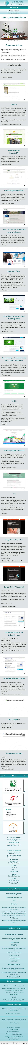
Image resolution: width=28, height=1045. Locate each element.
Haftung (4, 1019)
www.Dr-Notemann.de (14, 880)
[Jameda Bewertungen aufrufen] (13, 820)
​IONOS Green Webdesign (8, 331)
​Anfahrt (3, 775)
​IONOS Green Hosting (7, 374)
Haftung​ (24, 775)
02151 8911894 (14, 867)
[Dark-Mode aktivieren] (13, 1043)
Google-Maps (14, 882)
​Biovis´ (4, 245)
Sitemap (11, 1022)
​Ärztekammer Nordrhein (8, 769)
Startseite (16, 1022)
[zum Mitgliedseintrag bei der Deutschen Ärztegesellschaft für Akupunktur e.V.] (13, 791)
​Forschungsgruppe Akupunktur (9, 467)
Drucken (15, 775)
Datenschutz (17, 1019)
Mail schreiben (5, 1043)
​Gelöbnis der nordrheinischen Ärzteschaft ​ (11, 124)
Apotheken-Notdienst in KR (14, 1013)
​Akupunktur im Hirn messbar (8, 606)
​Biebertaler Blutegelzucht (8, 203)
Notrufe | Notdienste (15, 10)
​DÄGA (4, 424)
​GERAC (4, 513)
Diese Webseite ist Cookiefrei (15, 1027)
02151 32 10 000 (15, 955)
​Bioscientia (5, 290)
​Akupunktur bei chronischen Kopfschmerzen (11, 694)
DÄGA (14, 13)
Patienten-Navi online (14, 976)
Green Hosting (14, 1029)
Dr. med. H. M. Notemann (17, 1033)
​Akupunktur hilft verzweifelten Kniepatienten (11, 560)
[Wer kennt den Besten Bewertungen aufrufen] (13, 834)
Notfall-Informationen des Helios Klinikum (15, 948)
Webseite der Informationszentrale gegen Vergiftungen (14, 921)
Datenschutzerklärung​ (7, 77)
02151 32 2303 (14, 960)
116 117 (14, 997)
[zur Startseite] (6, 3)
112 (14, 900)
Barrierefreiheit (10, 1019)
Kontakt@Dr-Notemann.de (14, 876)
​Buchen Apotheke (6, 164)
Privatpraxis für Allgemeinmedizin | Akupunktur (14, 1036)
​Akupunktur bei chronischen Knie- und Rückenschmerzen (14, 650)
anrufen (25, 1043)
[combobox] (17, 1043)
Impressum (23, 1019)
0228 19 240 (15, 917)
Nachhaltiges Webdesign (14, 1031)
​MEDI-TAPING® (6, 727)
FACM (17, 13)
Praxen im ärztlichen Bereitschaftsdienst (14, 999)
